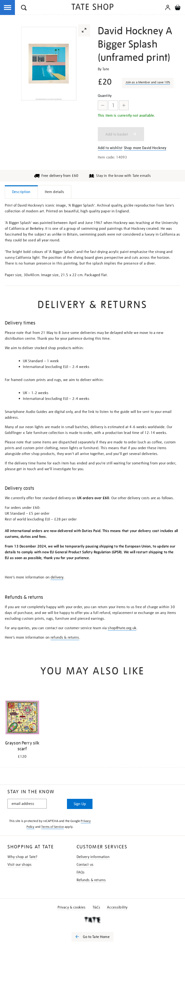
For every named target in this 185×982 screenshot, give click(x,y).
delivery (57, 577)
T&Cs (96, 907)
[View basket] (177, 8)
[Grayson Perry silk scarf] (22, 718)
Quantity (105, 95)
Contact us (85, 864)
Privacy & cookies (72, 907)
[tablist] (92, 192)
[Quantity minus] (102, 105)
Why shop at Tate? (22, 856)
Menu (7, 7)
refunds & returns (65, 637)
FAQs (81, 872)
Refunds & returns (91, 880)
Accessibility (117, 907)
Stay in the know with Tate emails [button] (123, 175)
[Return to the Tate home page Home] (92, 8)
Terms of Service (52, 827)
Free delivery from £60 (59, 175)
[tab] (21, 191)
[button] (24, 8)
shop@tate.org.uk (122, 628)
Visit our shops (19, 864)
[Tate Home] (92, 920)
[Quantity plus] (124, 105)
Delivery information (93, 856)
